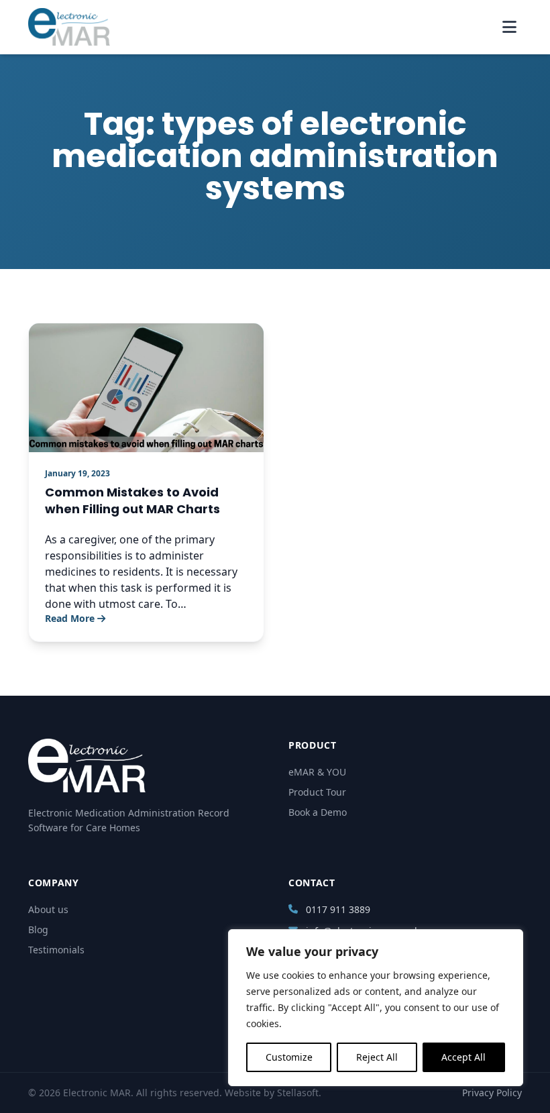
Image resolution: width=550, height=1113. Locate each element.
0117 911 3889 (338, 909)
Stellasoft (298, 1092)
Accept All (463, 1057)
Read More (70, 618)
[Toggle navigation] (509, 27)
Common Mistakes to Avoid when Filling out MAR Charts (132, 500)
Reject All (377, 1057)
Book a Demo (317, 812)
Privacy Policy (492, 1092)
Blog (38, 929)
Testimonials (56, 949)
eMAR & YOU (317, 771)
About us (48, 909)
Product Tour (317, 792)
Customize (289, 1057)
